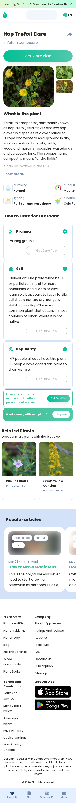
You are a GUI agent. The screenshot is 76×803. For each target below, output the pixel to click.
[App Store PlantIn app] (53, 692)
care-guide (22, 538)
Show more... (14, 174)
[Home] (5, 15)
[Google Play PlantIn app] (53, 704)
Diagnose (61, 414)
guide (18, 545)
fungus (41, 538)
